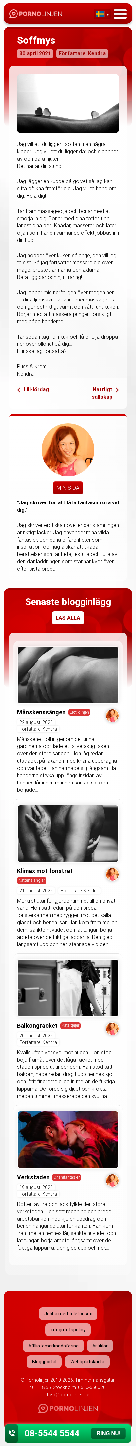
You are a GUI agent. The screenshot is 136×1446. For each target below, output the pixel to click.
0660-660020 (92, 1387)
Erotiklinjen (79, 712)
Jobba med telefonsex (68, 1313)
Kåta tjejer (70, 1025)
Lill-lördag (36, 389)
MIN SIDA (68, 488)
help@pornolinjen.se (68, 1394)
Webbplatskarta (87, 1361)
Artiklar (100, 1345)
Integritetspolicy (68, 1329)
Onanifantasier (66, 1177)
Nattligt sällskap (102, 393)
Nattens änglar (31, 880)
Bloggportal (44, 1361)
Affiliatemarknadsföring (53, 1345)
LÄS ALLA (68, 618)
